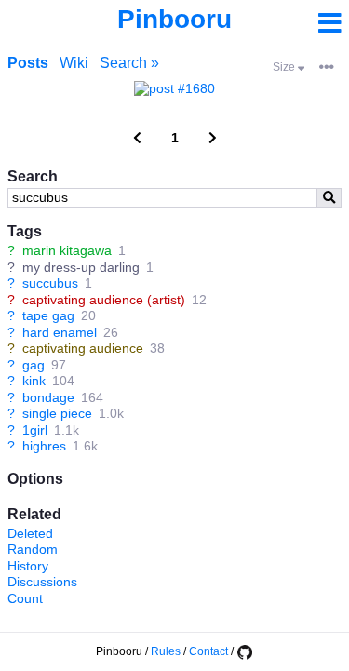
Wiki (74, 63)
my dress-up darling (81, 267)
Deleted (30, 533)
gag (33, 364)
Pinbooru (174, 19)
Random (32, 549)
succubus (50, 282)
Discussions (42, 581)
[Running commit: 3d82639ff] (244, 651)
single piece (57, 413)
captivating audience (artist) (103, 299)
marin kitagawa (67, 250)
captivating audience (82, 348)
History (27, 565)
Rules (166, 651)
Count (25, 598)
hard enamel (59, 332)
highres (44, 445)
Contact (208, 651)
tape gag (48, 315)
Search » (129, 63)
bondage (48, 397)
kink (34, 380)
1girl (34, 430)
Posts (27, 63)
